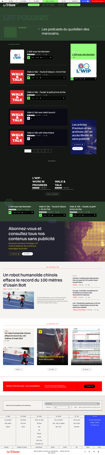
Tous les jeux (76, 419)
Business (39, 433)
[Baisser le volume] (51, 57)
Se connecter (77, 144)
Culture (65, 447)
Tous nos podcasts (33, 4)
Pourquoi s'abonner (94, 422)
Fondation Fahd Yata (64, 451)
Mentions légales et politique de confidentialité (46, 451)
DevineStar (76, 426)
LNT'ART (39, 436)
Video (95, 407)
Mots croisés (77, 423)
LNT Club (84, 1)
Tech (5, 289)
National (6, 447)
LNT (46, 54)
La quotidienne (7, 419)
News (85, 407)
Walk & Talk (61, 4)
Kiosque (76, 353)
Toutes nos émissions (52, 194)
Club (99, 407)
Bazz (39, 426)
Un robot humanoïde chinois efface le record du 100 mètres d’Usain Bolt (32, 280)
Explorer (8, 426)
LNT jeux (64, 1)
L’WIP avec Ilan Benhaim (38, 51)
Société (52, 447)
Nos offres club (95, 425)
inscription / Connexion (98, 1)
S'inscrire (89, 386)
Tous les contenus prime (95, 419)
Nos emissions (22, 27)
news (6, 331)
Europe (75, 284)
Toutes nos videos (39, 419)
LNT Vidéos (36, 1)
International (39, 447)
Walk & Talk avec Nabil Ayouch (41, 112)
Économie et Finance (22, 447)
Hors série (23, 423)
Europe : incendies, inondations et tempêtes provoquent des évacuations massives (85, 293)
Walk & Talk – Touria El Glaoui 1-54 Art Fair (46, 72)
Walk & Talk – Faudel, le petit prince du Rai (46, 92)
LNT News (11, 1)
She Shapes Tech (39, 443)
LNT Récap (39, 423)
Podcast (77, 51)
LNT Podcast (51, 1)
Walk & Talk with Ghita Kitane (40, 132)
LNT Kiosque (23, 1)
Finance (23, 426)
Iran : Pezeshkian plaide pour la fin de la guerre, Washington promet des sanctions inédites (86, 305)
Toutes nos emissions (74, 4)
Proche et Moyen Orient (79, 309)
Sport (99, 447)
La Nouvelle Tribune (11, 4)
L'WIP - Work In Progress (48, 4)
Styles (87, 447)
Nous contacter (51, 452)
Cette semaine (8, 423)
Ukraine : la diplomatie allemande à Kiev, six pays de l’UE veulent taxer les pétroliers (86, 280)
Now (39, 430)
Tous (82, 407)
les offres (77, 148)
